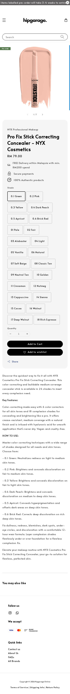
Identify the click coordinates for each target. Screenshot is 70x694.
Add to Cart (35, 344)
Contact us (14, 649)
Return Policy (53, 687)
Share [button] (15, 361)
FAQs (11, 657)
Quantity (11, 328)
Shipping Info (37, 687)
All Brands (14, 661)
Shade (10, 187)
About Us (13, 653)
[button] (4, 20)
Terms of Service (19, 687)
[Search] (62, 37)
